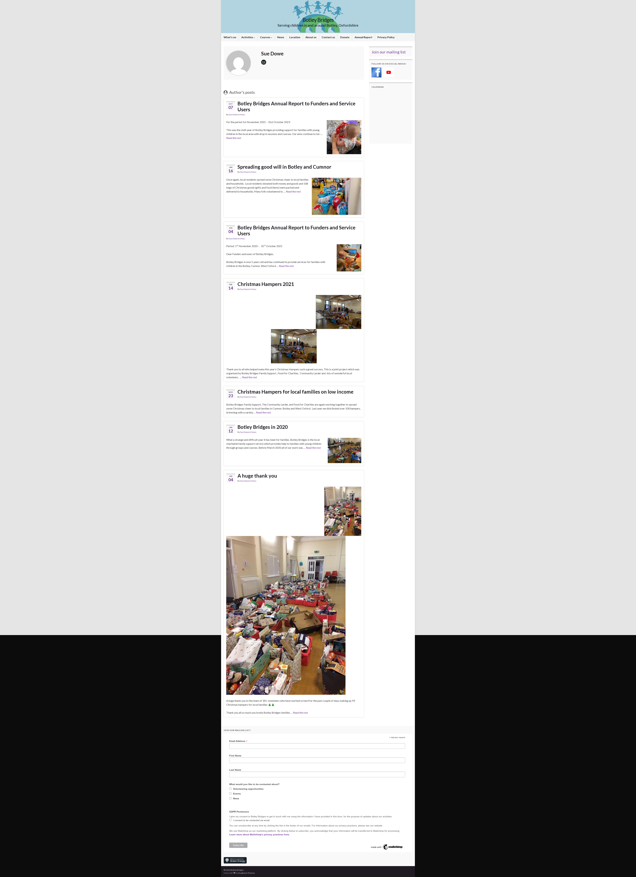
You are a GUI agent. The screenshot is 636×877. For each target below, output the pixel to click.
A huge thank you (257, 476)
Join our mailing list (388, 51)
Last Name (235, 770)
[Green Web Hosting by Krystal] (235, 859)
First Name (235, 755)
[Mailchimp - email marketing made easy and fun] (387, 846)
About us (311, 37)
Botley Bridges (318, 20)
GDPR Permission (239, 811)
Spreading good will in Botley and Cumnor (284, 167)
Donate (344, 37)
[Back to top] (628, 869)
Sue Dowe (233, 114)
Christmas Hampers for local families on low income (295, 392)
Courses (265, 37)
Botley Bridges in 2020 (263, 427)
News (280, 37)
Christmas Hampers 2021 (266, 284)
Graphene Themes (246, 873)
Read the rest (233, 137)
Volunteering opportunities (248, 789)
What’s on (230, 37)
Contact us (328, 37)
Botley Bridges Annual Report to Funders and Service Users (296, 106)
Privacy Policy (386, 37)
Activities (247, 37)
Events (237, 793)
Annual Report (363, 37)
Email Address (238, 741)
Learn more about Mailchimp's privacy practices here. (259, 834)
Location (294, 37)
